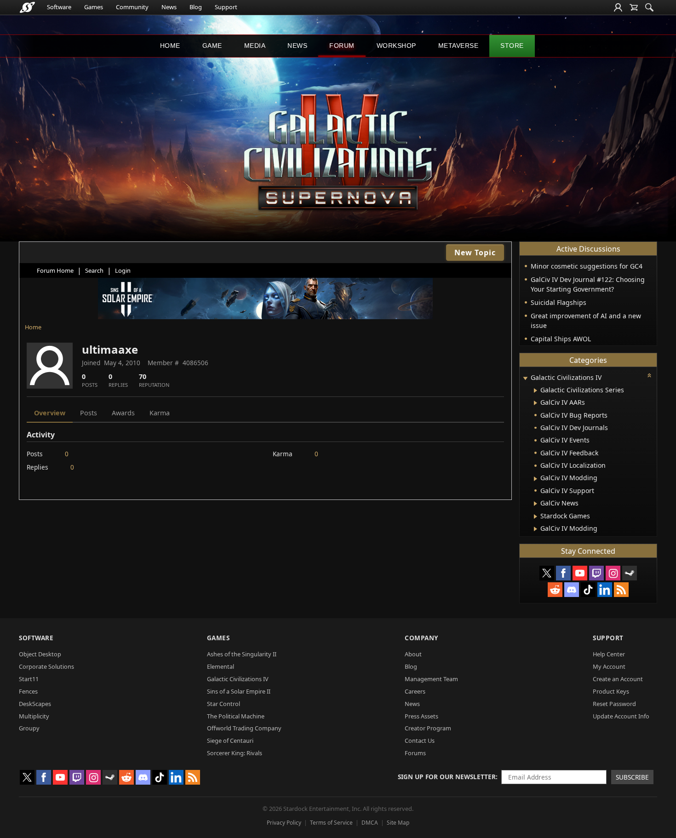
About (413, 654)
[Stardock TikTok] (588, 589)
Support (226, 7)
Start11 (29, 679)
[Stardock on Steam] (629, 573)
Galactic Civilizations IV (238, 679)
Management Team (431, 679)
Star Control (223, 704)
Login (123, 270)
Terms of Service (331, 823)
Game (212, 45)
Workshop (396, 45)
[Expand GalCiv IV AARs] (535, 403)
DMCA (369, 823)
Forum (342, 45)
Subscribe (632, 777)
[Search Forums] (649, 7)
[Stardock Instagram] (613, 573)
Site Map (398, 823)
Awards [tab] (123, 412)
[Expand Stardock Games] (535, 516)
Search (94, 270)
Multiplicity (34, 716)
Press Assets (421, 716)
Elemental (220, 666)
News (169, 7)
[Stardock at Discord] (571, 589)
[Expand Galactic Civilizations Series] (535, 390)
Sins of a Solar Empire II (238, 691)
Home (170, 45)
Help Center (609, 654)
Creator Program (428, 728)
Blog (195, 7)
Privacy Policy (284, 823)
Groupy (29, 728)
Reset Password (614, 704)
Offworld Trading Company (244, 728)
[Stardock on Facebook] (563, 573)
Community (132, 7)
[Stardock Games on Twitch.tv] (596, 573)
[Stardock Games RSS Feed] (621, 589)
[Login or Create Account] (618, 7)
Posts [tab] (88, 412)
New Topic (475, 252)
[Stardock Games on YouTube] (580, 573)
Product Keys (611, 691)
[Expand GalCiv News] (535, 503)
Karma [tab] (159, 412)
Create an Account (618, 679)
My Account (609, 666)
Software (59, 7)
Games (93, 7)
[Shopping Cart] (634, 7)
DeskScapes (35, 704)
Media (255, 45)
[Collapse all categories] (649, 375)
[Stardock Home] (27, 7)
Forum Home (55, 270)
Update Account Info (621, 716)
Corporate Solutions (46, 666)
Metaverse (458, 45)
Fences (28, 691)
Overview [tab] (49, 412)
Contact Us (420, 740)
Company (421, 637)
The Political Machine (235, 716)
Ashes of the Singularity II (241, 654)
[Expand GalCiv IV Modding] (535, 478)
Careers (415, 691)
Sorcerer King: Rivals (234, 753)
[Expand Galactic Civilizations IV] (525, 378)
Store (512, 45)
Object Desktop (40, 654)
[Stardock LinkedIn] (604, 589)
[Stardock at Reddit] (555, 589)
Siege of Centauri (230, 740)
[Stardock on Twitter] (547, 573)
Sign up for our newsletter (447, 776)
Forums (415, 753)
